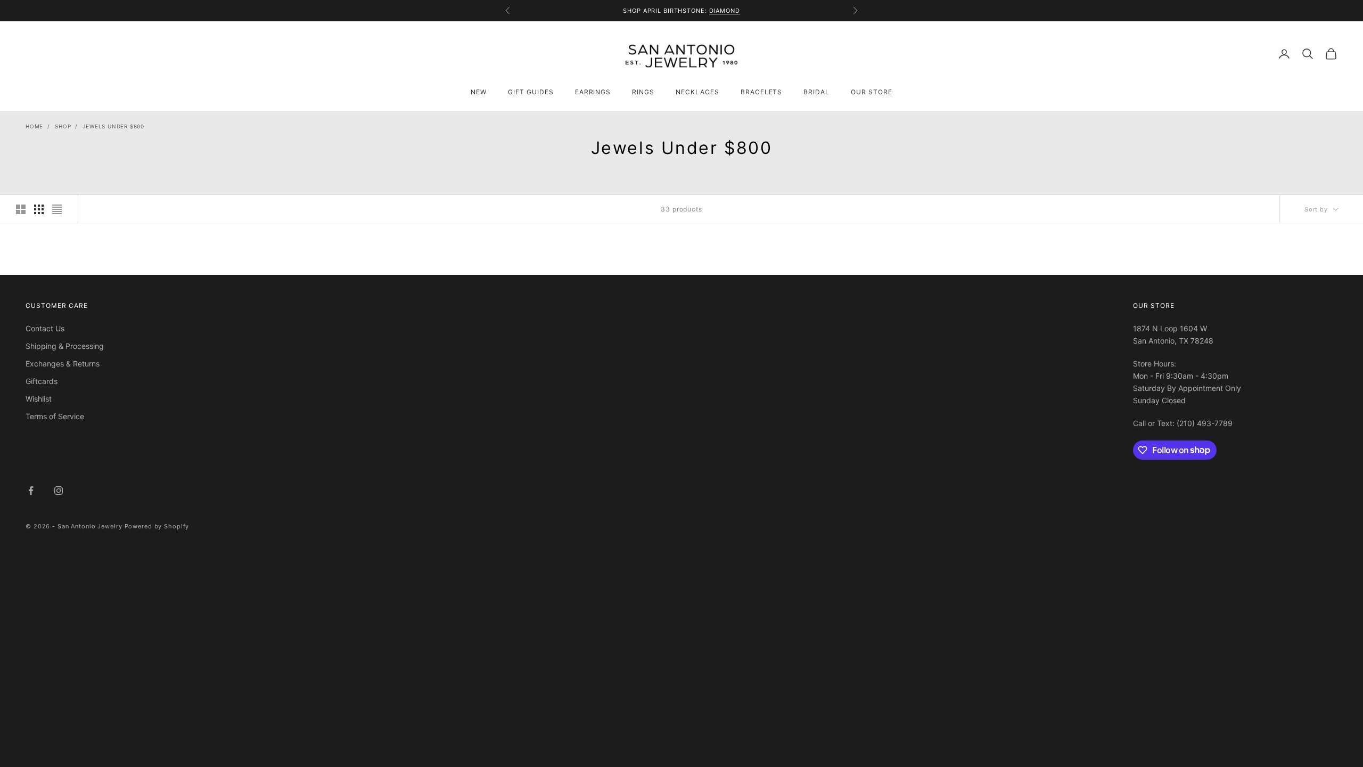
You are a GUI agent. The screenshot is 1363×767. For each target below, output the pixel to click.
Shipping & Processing (65, 345)
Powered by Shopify (157, 526)
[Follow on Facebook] (31, 490)
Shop (63, 126)
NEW (479, 92)
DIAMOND (724, 10)
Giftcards (42, 381)
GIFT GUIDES (531, 92)
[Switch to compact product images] (57, 209)
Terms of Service (55, 416)
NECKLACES (697, 92)
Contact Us (45, 328)
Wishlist (39, 398)
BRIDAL (816, 92)
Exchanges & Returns (63, 363)
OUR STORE (871, 92)
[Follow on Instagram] (58, 490)
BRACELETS (762, 92)
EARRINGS (593, 92)
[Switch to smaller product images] (39, 209)
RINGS (643, 92)
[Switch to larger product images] (21, 209)
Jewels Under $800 (113, 126)
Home (34, 126)
